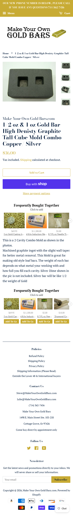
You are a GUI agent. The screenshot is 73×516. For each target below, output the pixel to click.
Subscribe (60, 480)
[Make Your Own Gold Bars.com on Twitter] (29, 448)
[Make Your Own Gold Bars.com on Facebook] (36, 448)
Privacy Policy (36, 366)
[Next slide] (70, 221)
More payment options (36, 193)
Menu (11, 13)
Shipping (26, 160)
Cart (67, 13)
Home (6, 53)
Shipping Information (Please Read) (36, 371)
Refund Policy (36, 356)
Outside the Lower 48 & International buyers (36, 376)
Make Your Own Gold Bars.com (40, 490)
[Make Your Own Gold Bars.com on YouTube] (44, 448)
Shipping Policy (36, 361)
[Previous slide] (3, 221)
